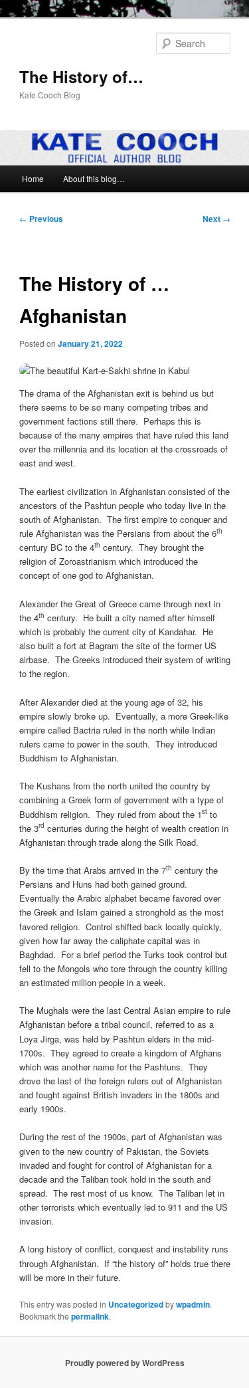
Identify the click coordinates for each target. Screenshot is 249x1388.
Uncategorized (135, 1304)
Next (216, 219)
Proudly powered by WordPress (125, 1363)
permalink (90, 1316)
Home (33, 178)
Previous (41, 219)
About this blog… (94, 178)
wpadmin (193, 1304)
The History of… (81, 76)
